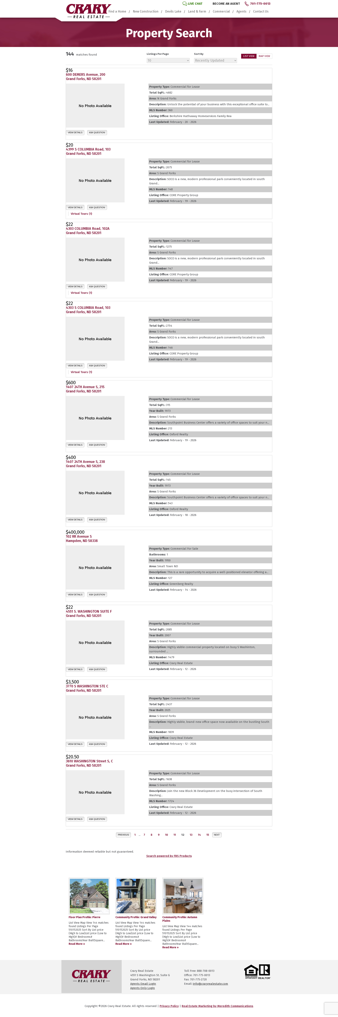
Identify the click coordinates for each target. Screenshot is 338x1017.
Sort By (198, 53)
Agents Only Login (142, 988)
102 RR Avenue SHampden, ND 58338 (82, 538)
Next (217, 835)
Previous (123, 835)
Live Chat (195, 3)
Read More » (77, 944)
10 (166, 835)
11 (174, 835)
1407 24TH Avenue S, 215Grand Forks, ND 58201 (85, 389)
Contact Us (261, 11)
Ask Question (97, 132)
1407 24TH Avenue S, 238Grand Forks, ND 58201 (85, 464)
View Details (75, 132)
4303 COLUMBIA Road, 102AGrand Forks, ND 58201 (88, 230)
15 (207, 835)
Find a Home (117, 11)
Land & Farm (197, 11)
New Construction (145, 11)
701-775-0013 (260, 3)
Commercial (221, 11)
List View (248, 56)
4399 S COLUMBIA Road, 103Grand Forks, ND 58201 (88, 151)
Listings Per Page (158, 53)
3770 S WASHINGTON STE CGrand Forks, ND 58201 (87, 688)
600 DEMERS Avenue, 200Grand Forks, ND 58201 (85, 76)
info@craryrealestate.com (210, 983)
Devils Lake (173, 11)
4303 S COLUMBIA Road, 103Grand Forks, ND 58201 (88, 310)
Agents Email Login (143, 983)
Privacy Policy (169, 1006)
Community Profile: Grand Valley (135, 917)
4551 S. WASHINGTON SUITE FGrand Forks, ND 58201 (89, 613)
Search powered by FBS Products (169, 856)
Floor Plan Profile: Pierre (84, 917)
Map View (264, 56)
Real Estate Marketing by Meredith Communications (217, 1006)
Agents (241, 11)
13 (191, 835)
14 (199, 835)
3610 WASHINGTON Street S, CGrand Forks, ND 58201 (89, 763)
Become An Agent (226, 3)
